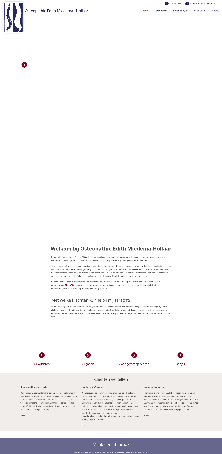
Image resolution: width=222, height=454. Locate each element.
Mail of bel (70, 285)
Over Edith (199, 10)
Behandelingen (180, 10)
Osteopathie (160, 10)
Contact (215, 10)
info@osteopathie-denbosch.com (204, 3)
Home (145, 10)
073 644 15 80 (175, 3)
